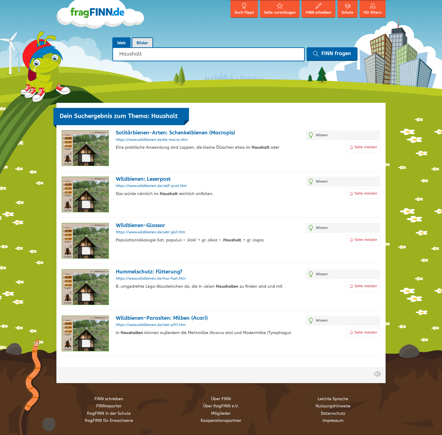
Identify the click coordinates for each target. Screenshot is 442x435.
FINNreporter (109, 406)
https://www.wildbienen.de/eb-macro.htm (152, 140)
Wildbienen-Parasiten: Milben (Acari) (162, 318)
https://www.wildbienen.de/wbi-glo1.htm (150, 232)
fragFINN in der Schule (109, 413)
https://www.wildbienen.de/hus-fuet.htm (151, 278)
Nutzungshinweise (333, 406)
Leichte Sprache (333, 399)
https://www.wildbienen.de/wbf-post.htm (151, 186)
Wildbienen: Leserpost (143, 179)
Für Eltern (372, 12)
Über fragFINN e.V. (221, 406)
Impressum (333, 420)
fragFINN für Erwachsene (109, 420)
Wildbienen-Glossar (140, 226)
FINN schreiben (108, 399)
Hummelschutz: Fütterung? (149, 272)
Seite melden (366, 147)
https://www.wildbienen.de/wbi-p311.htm (151, 325)
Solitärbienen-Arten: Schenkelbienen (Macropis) (175, 133)
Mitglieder (221, 413)
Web (121, 43)
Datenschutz (333, 413)
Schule (347, 12)
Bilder (142, 43)
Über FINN (221, 399)
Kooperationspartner (221, 420)
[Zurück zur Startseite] (100, 18)
